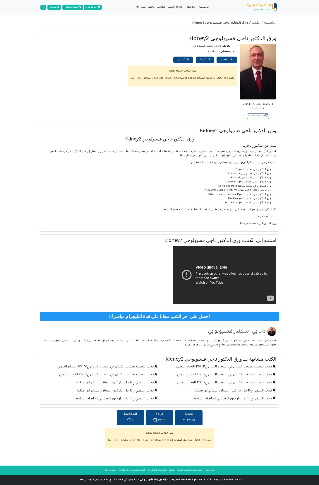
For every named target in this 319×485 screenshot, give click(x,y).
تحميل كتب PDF (145, 7)
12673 (189, 418)
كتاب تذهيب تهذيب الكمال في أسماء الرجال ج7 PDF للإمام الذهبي (225, 383)
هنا (164, 209)
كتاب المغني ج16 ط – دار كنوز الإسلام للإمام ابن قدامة (234, 391)
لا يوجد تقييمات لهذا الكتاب (258, 106)
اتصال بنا (136, 78)
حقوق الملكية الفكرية (161, 470)
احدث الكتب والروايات (132, 470)
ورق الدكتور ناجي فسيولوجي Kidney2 (220, 23)
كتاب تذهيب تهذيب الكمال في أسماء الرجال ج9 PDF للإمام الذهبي (225, 375)
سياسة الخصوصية (190, 470)
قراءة (203, 59)
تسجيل (53, 7)
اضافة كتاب (91, 7)
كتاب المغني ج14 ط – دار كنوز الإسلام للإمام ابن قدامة (233, 399)
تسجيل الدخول (71, 7)
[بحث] (43, 7)
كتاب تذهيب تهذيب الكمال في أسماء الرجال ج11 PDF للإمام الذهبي (224, 367)
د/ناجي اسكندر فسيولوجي (207, 46)
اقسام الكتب (175, 7)
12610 (161, 418)
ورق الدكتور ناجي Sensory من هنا (258, 223)
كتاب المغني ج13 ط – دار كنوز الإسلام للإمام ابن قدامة (115, 399)
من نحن (209, 470)
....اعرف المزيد (193, 345)
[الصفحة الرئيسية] (262, 7)
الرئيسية (204, 7)
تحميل (182, 59)
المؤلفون (191, 7)
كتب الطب (214, 51)
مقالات (161, 7)
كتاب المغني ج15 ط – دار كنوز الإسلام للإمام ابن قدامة (115, 391)
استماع (225, 59)
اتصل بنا (110, 470)
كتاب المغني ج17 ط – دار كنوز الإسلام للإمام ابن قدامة (115, 383)
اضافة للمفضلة (256, 116)
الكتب (256, 23)
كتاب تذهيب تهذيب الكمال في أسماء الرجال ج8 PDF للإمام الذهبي (107, 375)
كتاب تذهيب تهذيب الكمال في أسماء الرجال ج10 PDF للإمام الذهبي (106, 367)
